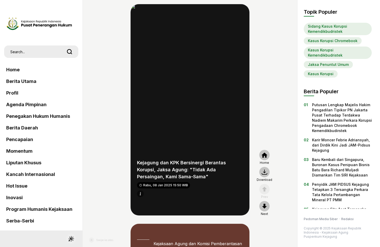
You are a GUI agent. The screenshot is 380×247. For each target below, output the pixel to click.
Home (13, 69)
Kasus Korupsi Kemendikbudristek (325, 52)
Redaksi (347, 219)
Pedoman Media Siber (321, 219)
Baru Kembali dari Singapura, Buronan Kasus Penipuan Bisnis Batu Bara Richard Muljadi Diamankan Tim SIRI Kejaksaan (341, 167)
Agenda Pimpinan (26, 104)
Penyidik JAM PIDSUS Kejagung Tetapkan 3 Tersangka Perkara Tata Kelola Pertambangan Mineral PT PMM (340, 192)
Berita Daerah (22, 127)
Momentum (19, 151)
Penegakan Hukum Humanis (38, 116)
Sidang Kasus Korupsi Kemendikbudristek (327, 29)
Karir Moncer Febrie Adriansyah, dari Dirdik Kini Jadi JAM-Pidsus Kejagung (341, 145)
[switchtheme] (71, 239)
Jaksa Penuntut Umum (328, 64)
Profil (12, 93)
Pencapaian (19, 139)
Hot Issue (16, 186)
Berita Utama (21, 81)
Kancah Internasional (30, 174)
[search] (69, 51)
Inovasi (14, 197)
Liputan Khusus (23, 162)
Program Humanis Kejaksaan (39, 209)
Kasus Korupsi (320, 74)
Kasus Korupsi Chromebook (333, 40)
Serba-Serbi (20, 220)
